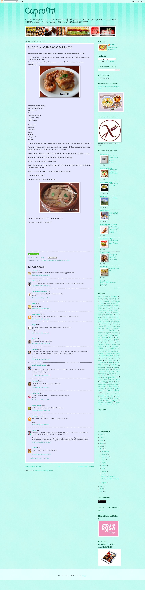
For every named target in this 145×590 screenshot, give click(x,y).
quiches (111, 381)
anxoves (100, 300)
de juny (104, 463)
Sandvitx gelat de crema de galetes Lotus (113, 213)
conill (99, 319)
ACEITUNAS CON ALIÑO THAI (113, 185)
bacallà (44, 260)
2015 (101, 446)
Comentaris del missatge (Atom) (43, 471)
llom (108, 346)
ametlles (100, 298)
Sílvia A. (34, 281)
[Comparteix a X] (53, 258)
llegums (101, 345)
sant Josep (110, 388)
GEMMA (34, 448)
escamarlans (50, 260)
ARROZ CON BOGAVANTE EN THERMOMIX (108, 283)
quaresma (104, 381)
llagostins (112, 343)
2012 (101, 489)
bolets (102, 303)
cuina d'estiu (116, 323)
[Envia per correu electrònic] (49, 258)
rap (117, 381)
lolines (34, 304)
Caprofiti (40, 11)
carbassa (111, 310)
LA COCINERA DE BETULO (39, 291)
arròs (110, 300)
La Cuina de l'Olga (105, 253)
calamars (100, 309)
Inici (59, 466)
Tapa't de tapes (36, 314)
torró (101, 399)
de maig (104, 466)
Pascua (117, 362)
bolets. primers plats (112, 303)
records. (110, 383)
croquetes (117, 321)
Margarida (35, 381)
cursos (114, 326)
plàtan (118, 371)
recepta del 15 (102, 383)
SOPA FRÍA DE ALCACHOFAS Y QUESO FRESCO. (113, 171)
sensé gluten (107, 393)
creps (112, 321)
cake (118, 307)
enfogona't (116, 328)
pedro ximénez (101, 370)
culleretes (109, 326)
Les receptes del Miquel (106, 239)
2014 (101, 449)
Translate (111, 61)
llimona (114, 345)
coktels (117, 318)
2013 (101, 486)
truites (116, 399)
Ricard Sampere (36, 416)
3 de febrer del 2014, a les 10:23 (41, 344)
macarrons (115, 346)
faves (106, 336)
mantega (110, 350)
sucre (118, 395)
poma (111, 375)
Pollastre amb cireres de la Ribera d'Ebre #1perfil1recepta (113, 257)
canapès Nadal (108, 309)
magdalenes (113, 348)
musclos (116, 359)
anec (105, 298)
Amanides (114, 296)
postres (111, 377)
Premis (100, 379)
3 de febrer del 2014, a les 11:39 (40, 359)
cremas (107, 321)
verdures (114, 400)
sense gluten (66, 260)
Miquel (34, 325)
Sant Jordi (101, 388)
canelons (116, 309)
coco (103, 318)
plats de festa (103, 373)
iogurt (99, 343)
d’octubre (104, 454)
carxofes (108, 312)
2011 (101, 492)
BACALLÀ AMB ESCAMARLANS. (110, 479)
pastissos (109, 368)
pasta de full (102, 366)
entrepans (100, 332)
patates (116, 368)
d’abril (103, 468)
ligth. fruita (105, 343)
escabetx (108, 332)
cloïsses (117, 316)
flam (116, 336)
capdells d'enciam (102, 310)
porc (99, 377)
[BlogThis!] (51, 258)
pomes (116, 375)
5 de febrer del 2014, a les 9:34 (40, 400)
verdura (108, 400)
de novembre (105, 451)
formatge (104, 338)
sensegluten (115, 393)
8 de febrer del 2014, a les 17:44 (41, 410)
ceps (117, 314)
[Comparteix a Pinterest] (56, 258)
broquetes (116, 305)
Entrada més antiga (86, 466)
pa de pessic (103, 362)
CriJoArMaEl (103, 267)
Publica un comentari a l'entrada (39, 458)
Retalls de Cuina (104, 211)
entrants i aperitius (106, 330)
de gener (104, 483)
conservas (105, 319)
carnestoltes (101, 312)
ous (115, 361)
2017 (101, 441)
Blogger (84, 576)
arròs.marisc (117, 300)
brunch (99, 307)
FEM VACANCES (113, 198)
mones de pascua (102, 357)
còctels (107, 318)
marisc (106, 352)
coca (99, 318)
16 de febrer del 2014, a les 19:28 (41, 454)
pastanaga (114, 366)
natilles (111, 361)
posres (104, 377)
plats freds (112, 373)
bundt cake (105, 307)
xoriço (115, 404)
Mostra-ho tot (117, 288)
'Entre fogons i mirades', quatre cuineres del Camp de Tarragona (113, 159)
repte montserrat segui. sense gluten (108, 385)
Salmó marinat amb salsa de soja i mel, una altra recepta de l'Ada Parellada (114, 229)
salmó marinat (113, 386)
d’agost (104, 460)
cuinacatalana (101, 326)
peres (114, 370)
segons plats (58, 260)
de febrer (104, 474)
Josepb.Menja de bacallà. (39, 365)
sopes (107, 395)
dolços (107, 328)
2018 (101, 438)
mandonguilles (101, 350)
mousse (118, 357)
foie (99, 338)
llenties (107, 345)
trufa (111, 399)
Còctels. (112, 318)
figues (111, 336)
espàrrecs (115, 334)
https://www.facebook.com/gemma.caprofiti (108, 87)
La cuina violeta (104, 154)
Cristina (34, 270)
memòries (100, 354)
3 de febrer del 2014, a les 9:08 (40, 319)
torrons (106, 399)
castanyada (115, 312)
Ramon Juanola (36, 406)
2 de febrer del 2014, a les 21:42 (41, 286)
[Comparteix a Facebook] (54, 258)
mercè (34, 430)
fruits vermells (106, 339)
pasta (99, 364)
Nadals (100, 361)
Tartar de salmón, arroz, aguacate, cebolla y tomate (113, 242)
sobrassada (101, 395)
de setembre (105, 457)
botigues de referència (103, 305)
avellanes (101, 302)
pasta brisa (114, 364)
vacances (100, 400)
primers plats (115, 379)
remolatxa (116, 383)
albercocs (100, 296)
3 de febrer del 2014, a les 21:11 (40, 388)
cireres (100, 316)
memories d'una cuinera (113, 354)
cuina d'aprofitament (105, 323)
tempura (102, 397)
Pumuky (34, 349)
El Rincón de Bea (104, 281)
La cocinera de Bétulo (106, 182)
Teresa (34, 339)
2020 (102, 435)
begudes (118, 302)
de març (104, 471)
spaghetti (113, 395)
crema (111, 319)
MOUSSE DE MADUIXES (108, 476)
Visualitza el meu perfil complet (113, 48)
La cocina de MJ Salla (106, 168)
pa (119, 361)
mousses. (103, 359)
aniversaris (114, 298)
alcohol (106, 296)
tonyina (118, 397)
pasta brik (106, 364)
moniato (112, 357)
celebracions (108, 314)
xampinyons (101, 402)
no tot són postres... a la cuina (108, 225)
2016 (101, 443)
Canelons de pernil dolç (114, 269)
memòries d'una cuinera (106, 355)
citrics (105, 316)
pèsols (108, 371)
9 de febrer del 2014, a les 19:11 (40, 424)
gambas (100, 341)
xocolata (110, 402)
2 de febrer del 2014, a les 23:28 (41, 309)
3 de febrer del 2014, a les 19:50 (41, 375)
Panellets (110, 362)
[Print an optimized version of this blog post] (33, 255)
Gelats (111, 341)
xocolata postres (108, 404)
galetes (116, 339)
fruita (111, 337)
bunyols (112, 307)
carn (116, 311)
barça (113, 302)
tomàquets (110, 397)
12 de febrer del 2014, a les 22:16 (41, 442)
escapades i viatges (103, 334)
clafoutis (111, 316)
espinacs (100, 336)
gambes (106, 341)
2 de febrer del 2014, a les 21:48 (41, 298)
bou (111, 305)
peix (107, 369)
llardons (118, 343)
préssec (105, 379)
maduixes (101, 348)
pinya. (112, 371)
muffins (110, 359)
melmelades (114, 352)
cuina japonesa (105, 325)
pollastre (104, 375)
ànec (109, 298)
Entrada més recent (33, 466)
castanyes (100, 314)
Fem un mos (35, 393)
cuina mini (115, 325)
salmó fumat (102, 386)
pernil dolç (102, 371)
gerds (117, 341)
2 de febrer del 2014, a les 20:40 (41, 275)
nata (106, 361)
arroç (104, 300)
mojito (117, 355)
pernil (118, 370)
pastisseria (101, 368)
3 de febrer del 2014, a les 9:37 (40, 333)
